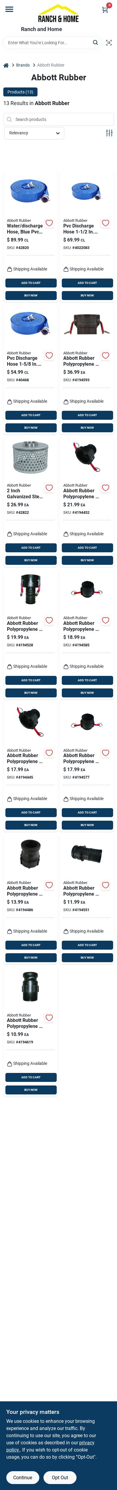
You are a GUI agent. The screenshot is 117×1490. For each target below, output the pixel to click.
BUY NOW (31, 295)
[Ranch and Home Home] (58, 13)
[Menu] (9, 9)
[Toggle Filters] (109, 133)
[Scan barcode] (109, 43)
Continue (22, 1477)
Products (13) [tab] (20, 92)
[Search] (96, 42)
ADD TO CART (30, 283)
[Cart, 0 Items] (105, 10)
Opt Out (60, 1477)
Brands (23, 65)
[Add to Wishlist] (49, 223)
